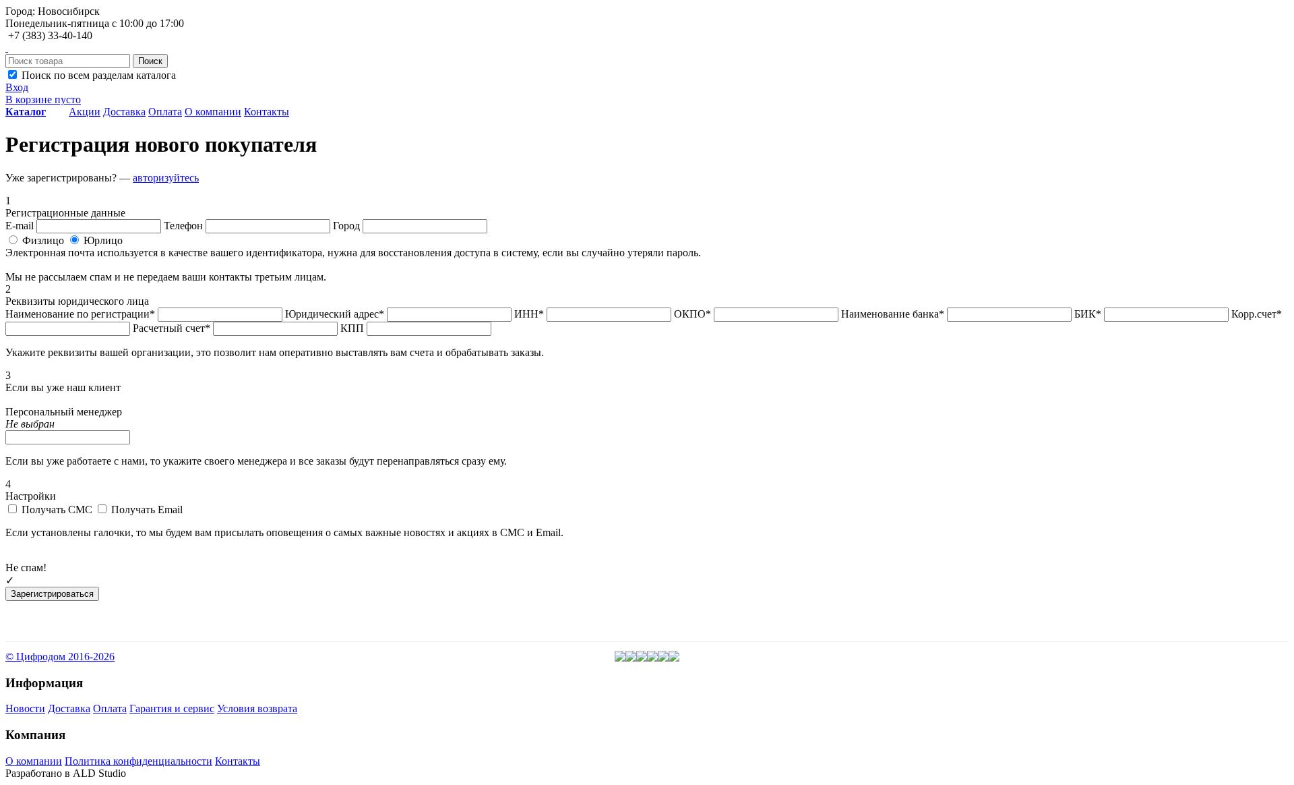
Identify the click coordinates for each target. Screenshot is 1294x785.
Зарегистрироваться (52, 594)
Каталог (25, 111)
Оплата (165, 111)
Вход (16, 87)
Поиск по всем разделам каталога (97, 75)
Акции (84, 111)
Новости (25, 708)
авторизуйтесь (166, 177)
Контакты (266, 111)
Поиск (150, 61)
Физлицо (43, 240)
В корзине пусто (43, 99)
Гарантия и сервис (171, 708)
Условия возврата (257, 708)
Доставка (124, 111)
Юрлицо (102, 240)
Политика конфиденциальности (138, 761)
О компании (213, 111)
